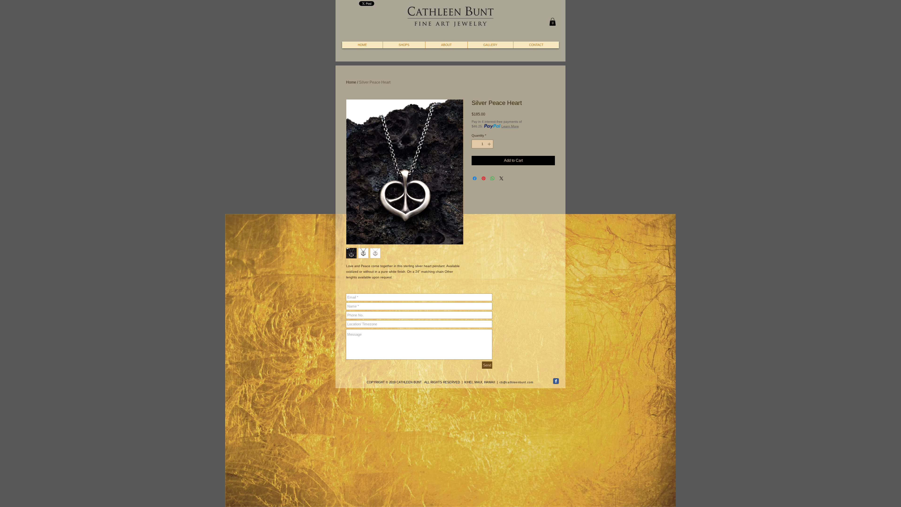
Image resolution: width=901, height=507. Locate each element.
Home (351, 82)
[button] (552, 22)
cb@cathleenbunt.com (517, 382)
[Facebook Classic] (556, 381)
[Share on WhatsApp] (492, 178)
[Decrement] (475, 144)
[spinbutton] (482, 144)
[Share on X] (501, 178)
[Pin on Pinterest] (483, 178)
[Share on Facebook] (474, 178)
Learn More (510, 126)
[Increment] (489, 144)
